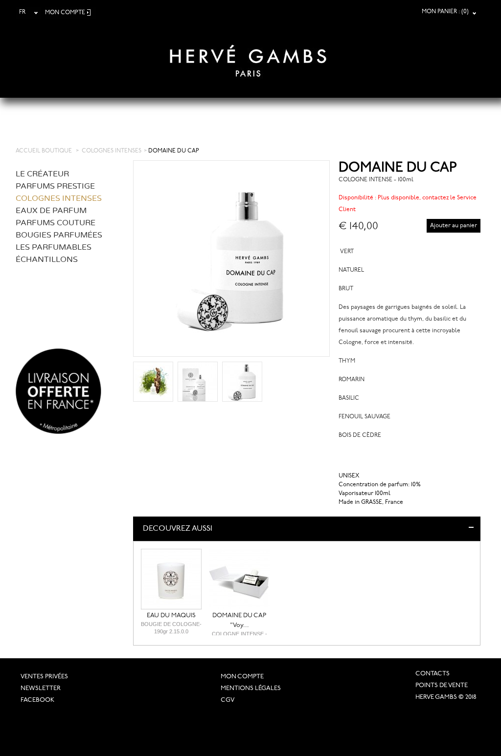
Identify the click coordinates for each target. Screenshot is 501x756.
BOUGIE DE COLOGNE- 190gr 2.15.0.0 (171, 627)
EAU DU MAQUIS (171, 615)
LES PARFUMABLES (53, 247)
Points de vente (441, 685)
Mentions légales (251, 688)
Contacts (432, 673)
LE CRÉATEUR (42, 174)
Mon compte (242, 676)
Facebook (37, 700)
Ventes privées (44, 676)
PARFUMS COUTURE (55, 223)
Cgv (227, 700)
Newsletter (41, 688)
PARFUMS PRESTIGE (55, 186)
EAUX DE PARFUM (51, 211)
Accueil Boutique (44, 151)
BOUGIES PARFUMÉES (59, 235)
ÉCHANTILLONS (47, 259)
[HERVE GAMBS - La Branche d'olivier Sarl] (248, 54)
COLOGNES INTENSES (111, 151)
